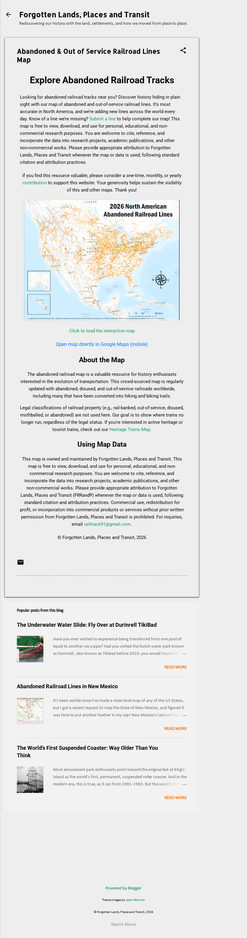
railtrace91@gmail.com (107, 524)
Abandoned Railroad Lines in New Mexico (67, 686)
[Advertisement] (223, 128)
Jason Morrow (135, 900)
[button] (183, 51)
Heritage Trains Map (129, 429)
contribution (34, 182)
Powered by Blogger (123, 888)
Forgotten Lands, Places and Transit (84, 14)
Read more (175, 667)
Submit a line (102, 119)
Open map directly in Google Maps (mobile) (102, 344)
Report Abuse (123, 924)
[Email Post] (20, 564)
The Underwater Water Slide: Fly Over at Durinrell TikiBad (87, 625)
